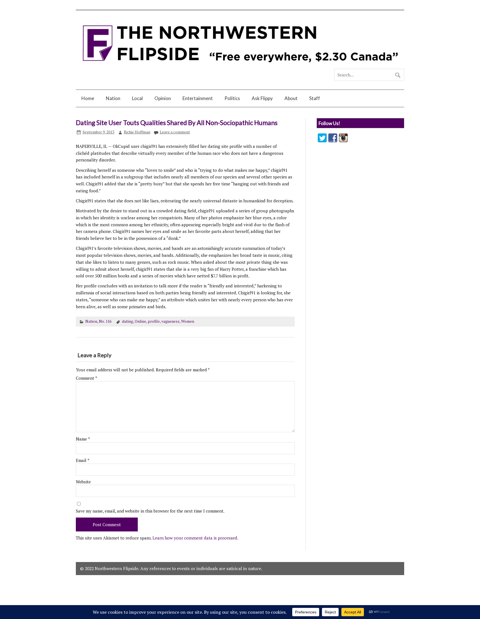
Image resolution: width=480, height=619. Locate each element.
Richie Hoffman (137, 132)
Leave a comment (175, 132)
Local (137, 98)
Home (87, 98)
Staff (314, 98)
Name (83, 439)
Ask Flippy (262, 98)
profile (154, 321)
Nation (113, 98)
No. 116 (105, 321)
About (291, 98)
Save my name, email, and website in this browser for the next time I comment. (150, 511)
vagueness (170, 321)
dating (127, 321)
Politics (232, 98)
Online (140, 321)
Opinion (162, 98)
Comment (86, 378)
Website (83, 482)
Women (187, 321)
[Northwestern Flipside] (240, 66)
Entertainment (197, 98)
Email (82, 460)
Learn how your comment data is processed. (195, 538)
